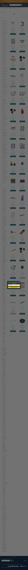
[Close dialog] (20, 281)
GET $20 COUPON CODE (14, 287)
